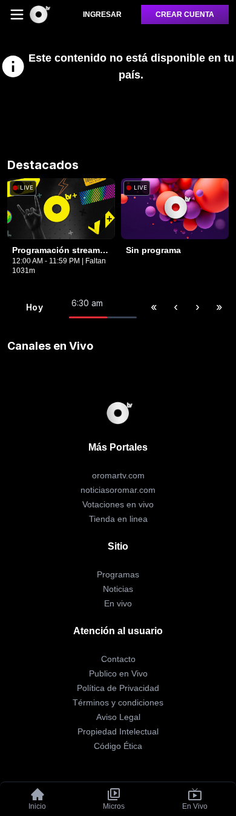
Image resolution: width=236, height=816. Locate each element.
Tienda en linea (118, 519)
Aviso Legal (118, 717)
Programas (118, 574)
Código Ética (118, 746)
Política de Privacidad (118, 688)
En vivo (118, 603)
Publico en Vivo (118, 673)
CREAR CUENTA (185, 14)
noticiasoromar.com (118, 490)
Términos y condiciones (118, 702)
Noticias (118, 589)
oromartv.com (118, 475)
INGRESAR (102, 14)
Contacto (118, 659)
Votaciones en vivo (118, 504)
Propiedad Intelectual (118, 731)
